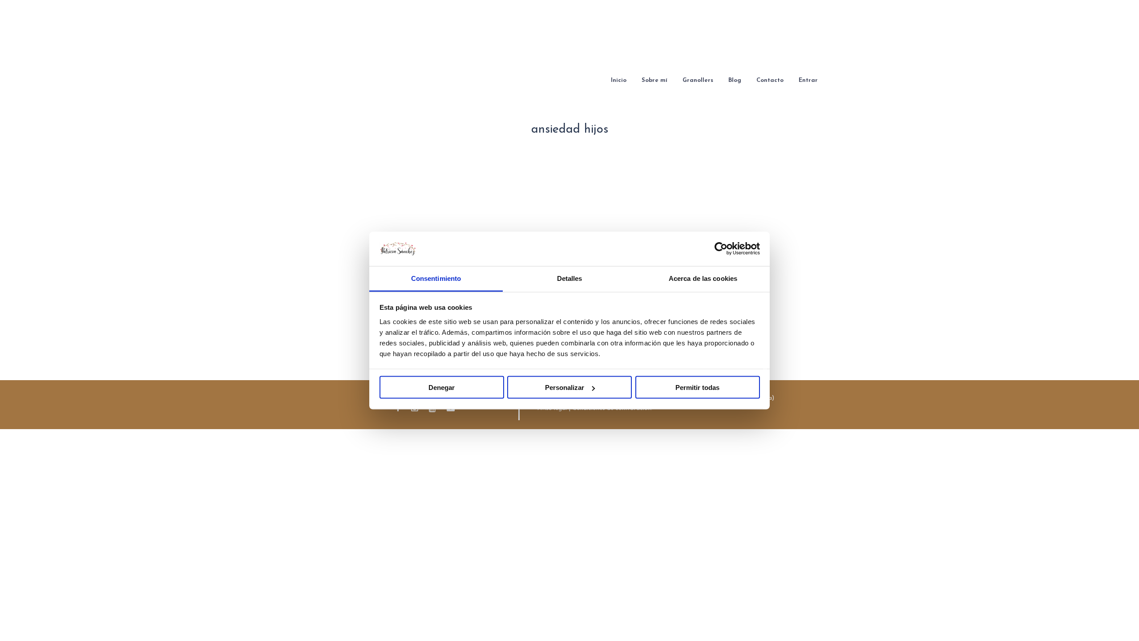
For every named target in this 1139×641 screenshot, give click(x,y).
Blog (734, 80)
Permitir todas (697, 387)
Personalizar (564, 387)
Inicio (618, 80)
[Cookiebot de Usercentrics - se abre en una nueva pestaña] (721, 249)
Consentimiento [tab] (436, 278)
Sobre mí (654, 80)
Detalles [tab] (569, 278)
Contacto (770, 80)
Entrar (808, 80)
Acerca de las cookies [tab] (703, 278)
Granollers (698, 80)
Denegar (441, 387)
